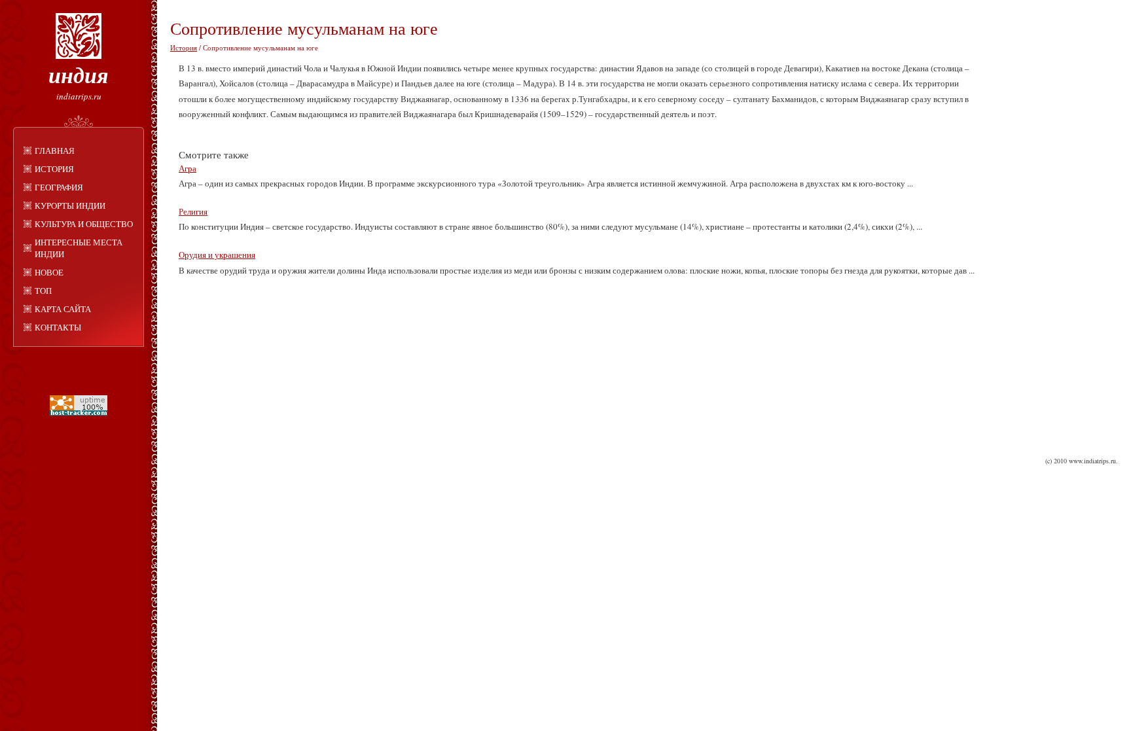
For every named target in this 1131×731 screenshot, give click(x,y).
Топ (43, 290)
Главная (55, 150)
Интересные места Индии (78, 248)
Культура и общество (84, 224)
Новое (49, 272)
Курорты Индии (70, 205)
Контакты (58, 327)
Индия (78, 74)
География (59, 187)
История (54, 169)
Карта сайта (63, 309)
